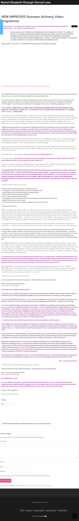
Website (2, 471)
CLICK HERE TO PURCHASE (10, 285)
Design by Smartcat (38, 516)
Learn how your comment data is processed (38, 485)
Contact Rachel (62, 510)
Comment (3, 441)
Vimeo (48, 86)
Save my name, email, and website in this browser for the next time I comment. (25, 476)
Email (2, 466)
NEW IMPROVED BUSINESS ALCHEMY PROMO (15, 86)
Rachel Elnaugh (39, 86)
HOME (22, 510)
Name (2, 462)
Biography (28, 510)
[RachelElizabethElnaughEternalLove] (26, 2)
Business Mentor (51, 510)
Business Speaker (38, 510)
